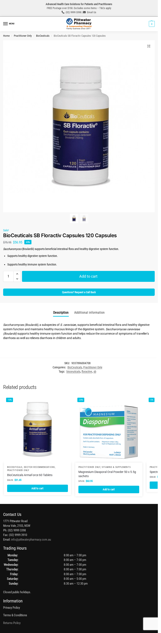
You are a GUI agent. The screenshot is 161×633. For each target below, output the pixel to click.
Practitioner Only (23, 35)
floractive (87, 371)
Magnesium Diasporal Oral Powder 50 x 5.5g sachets (107, 474)
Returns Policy (12, 623)
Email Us (91, 12)
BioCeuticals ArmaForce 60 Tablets (29, 475)
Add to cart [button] (37, 488)
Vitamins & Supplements (116, 467)
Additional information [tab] (89, 313)
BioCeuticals (42, 35)
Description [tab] (61, 313)
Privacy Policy (11, 608)
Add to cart (88, 276)
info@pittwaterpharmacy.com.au (31, 539)
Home (6, 35)
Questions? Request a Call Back (79, 292)
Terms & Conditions (15, 615)
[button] (151, 24)
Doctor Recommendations (39, 467)
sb (94, 371)
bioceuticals (73, 371)
